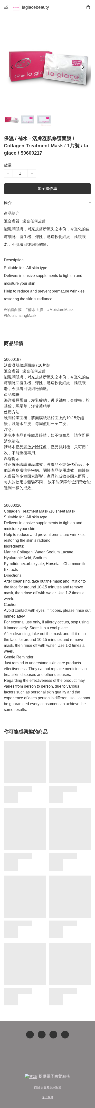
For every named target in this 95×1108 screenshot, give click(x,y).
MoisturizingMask (21, 315)
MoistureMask (61, 310)
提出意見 (47, 1097)
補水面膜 (35, 310)
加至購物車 (47, 188)
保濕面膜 (14, 310)
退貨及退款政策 (51, 1087)
